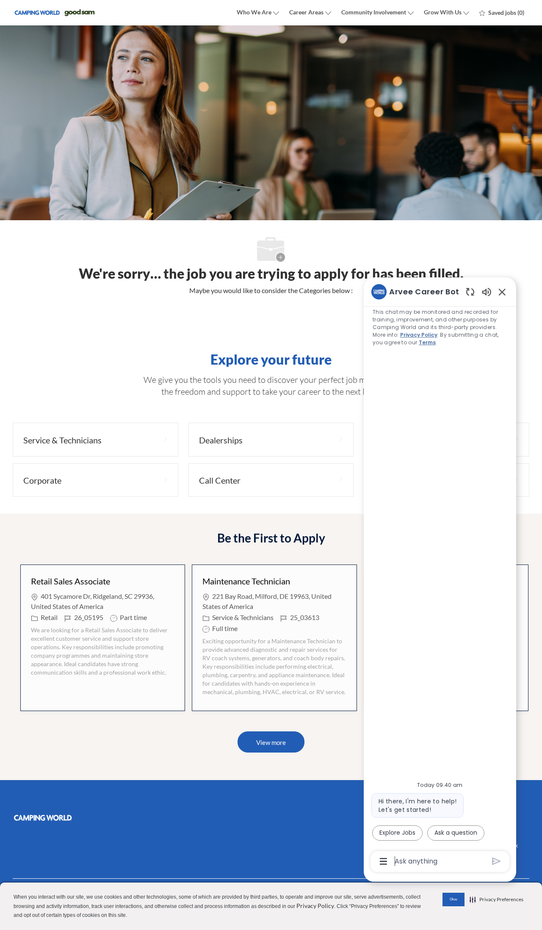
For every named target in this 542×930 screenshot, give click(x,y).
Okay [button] (453, 899)
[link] (95, 818)
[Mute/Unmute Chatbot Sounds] (486, 291)
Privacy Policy (315, 905)
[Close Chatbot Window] (502, 292)
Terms (426, 342)
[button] (271, 742)
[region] (440, 576)
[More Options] (383, 861)
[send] (496, 861)
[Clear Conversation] (470, 291)
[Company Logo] (55, 13)
